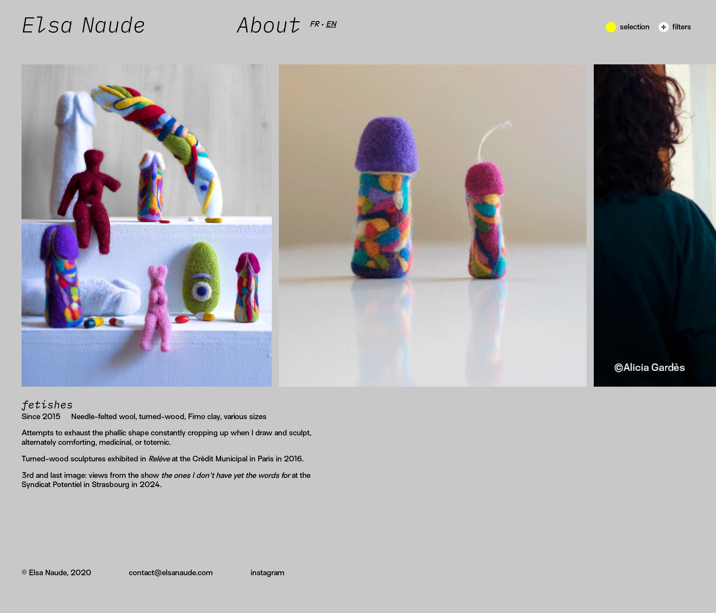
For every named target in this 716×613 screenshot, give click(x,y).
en (331, 24)
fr (314, 24)
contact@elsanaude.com (171, 572)
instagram (267, 572)
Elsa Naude (84, 26)
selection (635, 26)
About (273, 26)
